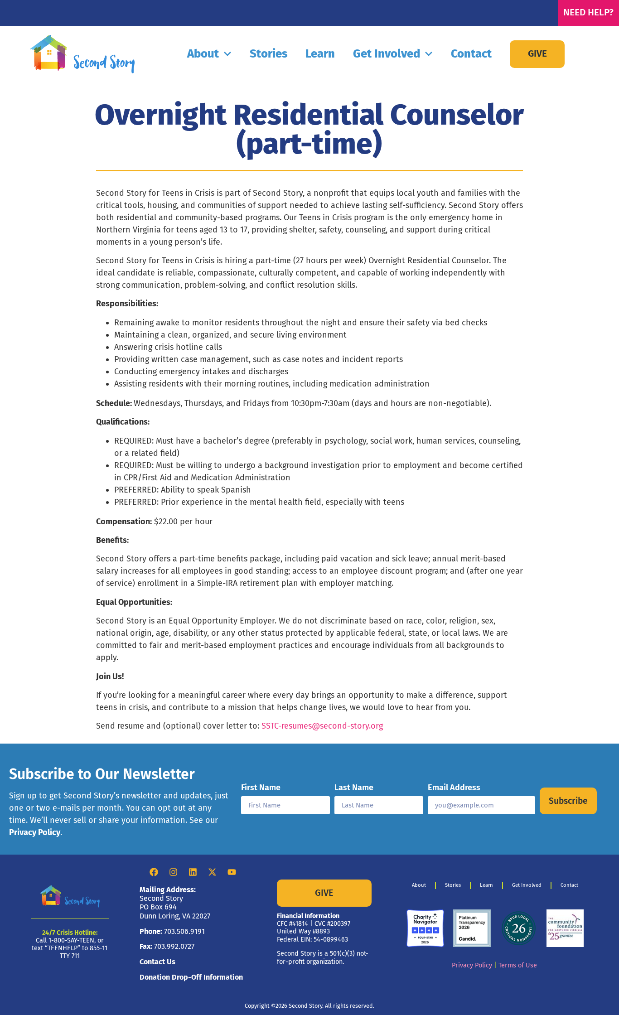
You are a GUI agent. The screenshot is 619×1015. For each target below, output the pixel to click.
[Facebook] (153, 872)
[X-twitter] (212, 872)
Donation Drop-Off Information (191, 977)
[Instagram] (173, 872)
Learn (320, 54)
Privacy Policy (34, 832)
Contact (471, 54)
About (203, 54)
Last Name (353, 788)
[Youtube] (231, 872)
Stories (268, 54)
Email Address (454, 788)
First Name (260, 788)
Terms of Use (517, 965)
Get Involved (386, 54)
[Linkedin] (192, 872)
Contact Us (157, 961)
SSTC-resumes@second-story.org (322, 726)
